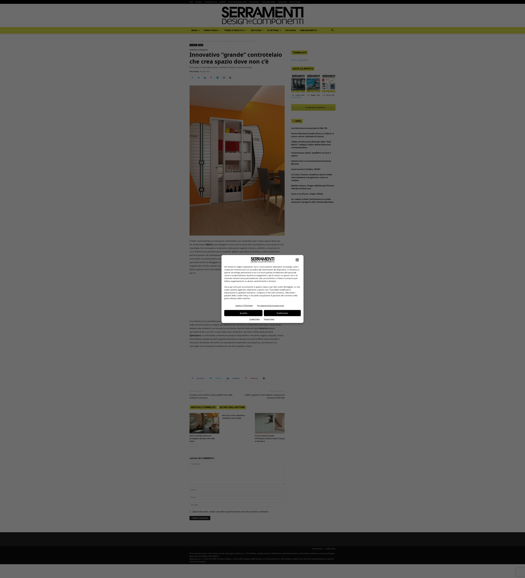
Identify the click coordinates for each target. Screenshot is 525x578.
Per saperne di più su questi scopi (270, 305)
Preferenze (282, 313)
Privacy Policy (269, 319)
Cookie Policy (254, 319)
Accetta (243, 313)
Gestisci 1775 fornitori (244, 305)
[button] (297, 259)
